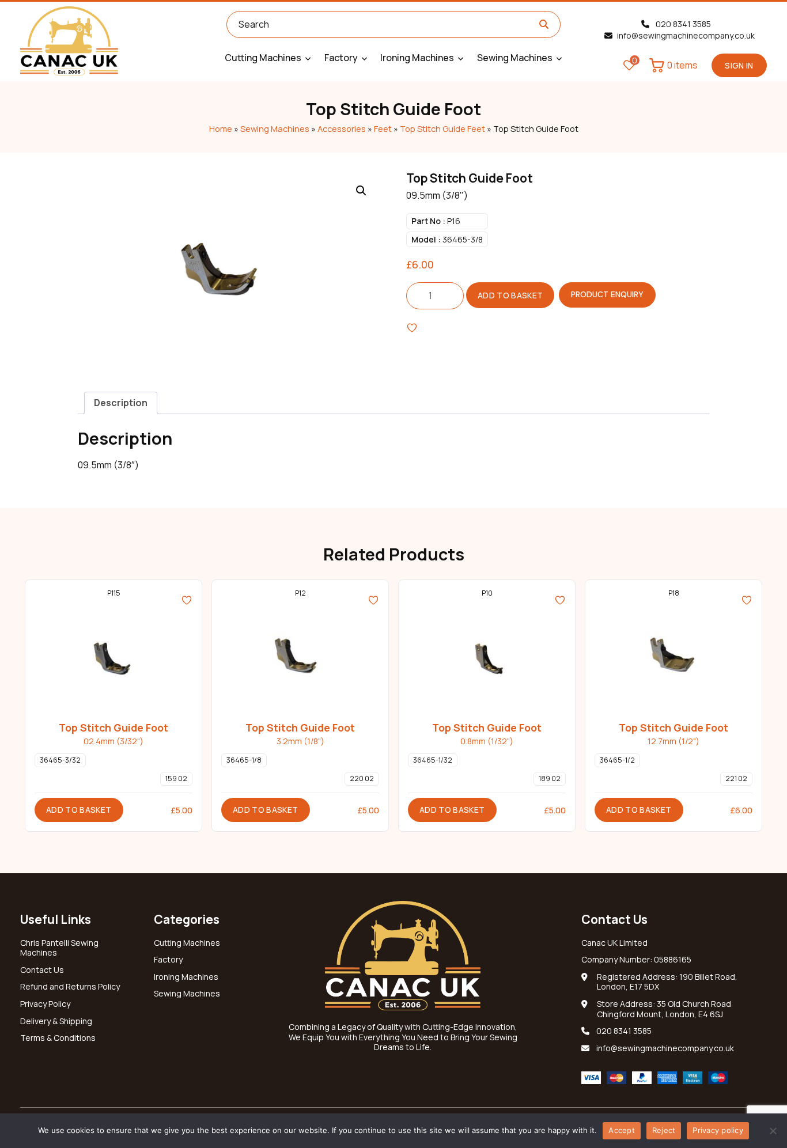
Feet (383, 128)
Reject (664, 1130)
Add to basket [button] (79, 809)
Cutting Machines (187, 943)
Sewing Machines (274, 128)
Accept (621, 1130)
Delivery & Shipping (56, 1021)
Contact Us (42, 970)
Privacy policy (718, 1130)
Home (220, 128)
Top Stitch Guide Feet (442, 128)
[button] (361, 190)
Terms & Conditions (58, 1038)
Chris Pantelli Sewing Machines (59, 948)
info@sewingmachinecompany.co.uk (686, 36)
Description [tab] (120, 402)
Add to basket (510, 295)
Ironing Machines (186, 977)
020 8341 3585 (682, 23)
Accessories (341, 128)
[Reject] (772, 1130)
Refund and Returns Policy (70, 987)
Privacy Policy (45, 1004)
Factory (168, 959)
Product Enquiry (607, 294)
